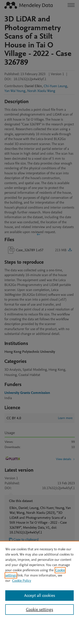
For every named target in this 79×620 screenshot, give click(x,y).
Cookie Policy (21, 580)
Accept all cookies (39, 595)
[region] (39, 580)
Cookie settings (39, 609)
